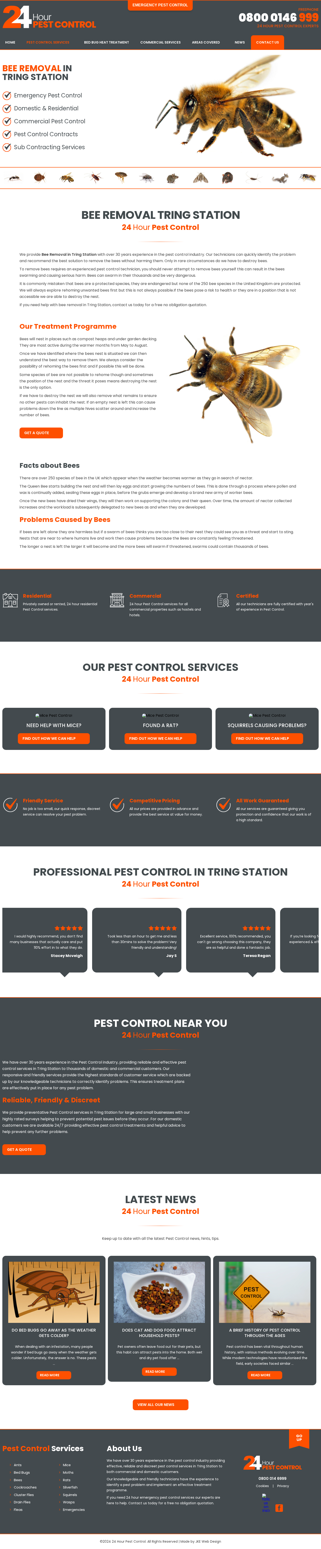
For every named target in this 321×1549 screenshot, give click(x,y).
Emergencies (74, 1509)
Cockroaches (25, 1487)
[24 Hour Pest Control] (49, 27)
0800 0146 (279, 18)
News (240, 42)
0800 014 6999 (272, 1478)
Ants (18, 1465)
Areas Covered (206, 42)
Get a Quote (36, 433)
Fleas (18, 1509)
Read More (49, 1375)
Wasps (69, 1502)
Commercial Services (160, 42)
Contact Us (267, 42)
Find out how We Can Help (49, 738)
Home (10, 42)
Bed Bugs (22, 1472)
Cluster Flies (24, 1495)
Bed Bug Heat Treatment (106, 42)
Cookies (262, 1486)
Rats (66, 1480)
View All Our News (155, 1404)
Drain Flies (22, 1502)
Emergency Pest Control (160, 5)
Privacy (283, 1486)
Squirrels (70, 1495)
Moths (68, 1472)
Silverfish (70, 1487)
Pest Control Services (48, 42)
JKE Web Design (208, 1541)
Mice (67, 1465)
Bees (18, 1480)
